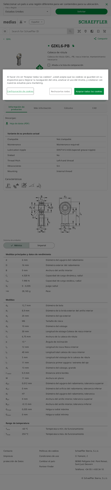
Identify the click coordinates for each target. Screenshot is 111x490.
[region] (55, 85)
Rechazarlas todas (60, 91)
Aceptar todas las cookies (89, 91)
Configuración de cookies (20, 91)
